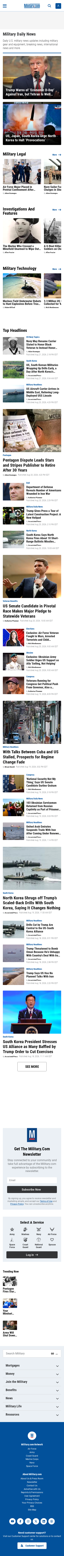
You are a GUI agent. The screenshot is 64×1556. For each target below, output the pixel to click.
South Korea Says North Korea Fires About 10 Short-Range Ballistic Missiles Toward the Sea (42, 538)
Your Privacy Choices (32, 1503)
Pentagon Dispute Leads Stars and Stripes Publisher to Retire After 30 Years (29, 465)
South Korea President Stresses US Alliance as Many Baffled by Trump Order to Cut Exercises (30, 1046)
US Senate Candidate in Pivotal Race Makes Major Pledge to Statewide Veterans (29, 611)
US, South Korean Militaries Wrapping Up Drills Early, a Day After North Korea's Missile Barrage (42, 368)
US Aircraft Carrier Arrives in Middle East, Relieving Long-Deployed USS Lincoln (42, 392)
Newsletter (32, 1482)
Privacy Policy (17, 1204)
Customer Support (34, 1545)
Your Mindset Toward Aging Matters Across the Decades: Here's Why (9, 1312)
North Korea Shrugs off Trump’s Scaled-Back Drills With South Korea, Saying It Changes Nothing (31, 903)
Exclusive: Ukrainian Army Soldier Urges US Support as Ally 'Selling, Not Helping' (42, 660)
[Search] (49, 6)
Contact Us (32, 1485)
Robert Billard (10, 307)
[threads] (51, 1521)
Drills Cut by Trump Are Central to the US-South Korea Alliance (40, 928)
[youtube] (12, 1521)
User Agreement (32, 1496)
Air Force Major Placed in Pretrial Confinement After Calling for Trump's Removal (19, 188)
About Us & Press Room (32, 1478)
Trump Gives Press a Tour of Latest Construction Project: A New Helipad (43, 514)
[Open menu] (5, 5)
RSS (32, 1506)
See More (32, 1067)
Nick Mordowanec (52, 307)
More (54, 155)
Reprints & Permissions (32, 1492)
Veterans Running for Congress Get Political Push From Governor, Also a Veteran (42, 684)
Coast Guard (32, 1456)
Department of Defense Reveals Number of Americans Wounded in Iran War (43, 490)
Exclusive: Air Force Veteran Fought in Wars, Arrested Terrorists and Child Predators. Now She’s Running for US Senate (43, 636)
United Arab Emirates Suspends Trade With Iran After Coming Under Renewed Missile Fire (43, 830)
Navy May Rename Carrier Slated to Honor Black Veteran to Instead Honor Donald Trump (41, 345)
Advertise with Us (32, 1489)
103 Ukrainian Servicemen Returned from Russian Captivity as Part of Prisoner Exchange (42, 806)
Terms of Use (46, 1201)
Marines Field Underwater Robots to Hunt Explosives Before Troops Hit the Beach (22, 302)
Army (32, 1452)
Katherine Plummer (35, 498)
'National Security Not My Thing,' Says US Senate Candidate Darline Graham (41, 782)
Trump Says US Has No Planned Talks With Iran (40, 974)
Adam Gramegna (11, 193)
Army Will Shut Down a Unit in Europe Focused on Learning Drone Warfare (9, 1334)
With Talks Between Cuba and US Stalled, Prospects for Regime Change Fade (30, 757)
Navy (32, 1462)
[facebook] (20, 1521)
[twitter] (36, 1521)
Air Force (32, 1449)
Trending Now (11, 1271)
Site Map (32, 1510)
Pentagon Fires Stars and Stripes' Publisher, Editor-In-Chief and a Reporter (10, 1290)
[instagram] (28, 1521)
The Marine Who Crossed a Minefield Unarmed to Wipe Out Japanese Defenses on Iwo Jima (21, 247)
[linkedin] (44, 1521)
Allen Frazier (9, 252)
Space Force (32, 1466)
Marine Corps (32, 1459)
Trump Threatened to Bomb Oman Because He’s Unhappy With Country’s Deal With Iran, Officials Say (43, 952)
